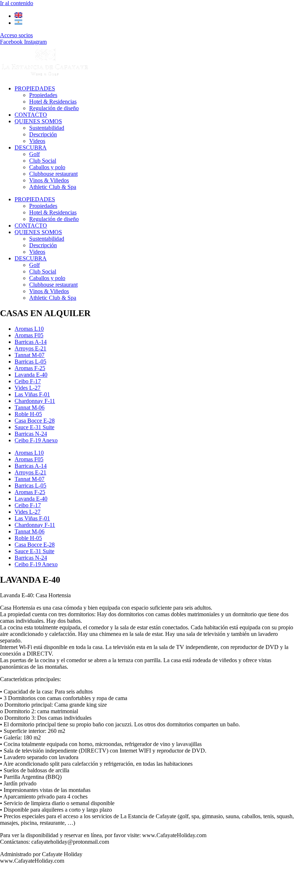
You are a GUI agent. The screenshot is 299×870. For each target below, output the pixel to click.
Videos (37, 141)
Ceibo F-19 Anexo (36, 440)
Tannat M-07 (29, 355)
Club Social (42, 161)
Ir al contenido (16, 3)
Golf (34, 154)
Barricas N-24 (31, 434)
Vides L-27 (27, 388)
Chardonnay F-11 (35, 401)
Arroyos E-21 (30, 348)
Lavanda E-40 (31, 375)
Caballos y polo (47, 167)
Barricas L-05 (30, 361)
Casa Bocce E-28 (35, 420)
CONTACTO (31, 115)
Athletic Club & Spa (52, 187)
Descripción (43, 134)
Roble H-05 (28, 414)
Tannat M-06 (29, 407)
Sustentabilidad (46, 128)
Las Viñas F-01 (32, 394)
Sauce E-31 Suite (34, 427)
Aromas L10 (29, 329)
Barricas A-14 (31, 342)
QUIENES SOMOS (38, 121)
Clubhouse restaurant (53, 174)
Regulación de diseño (54, 108)
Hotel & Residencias (53, 101)
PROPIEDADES (35, 88)
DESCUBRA (31, 147)
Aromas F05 (29, 335)
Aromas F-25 (30, 368)
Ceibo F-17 (28, 381)
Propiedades (43, 95)
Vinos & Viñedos (49, 180)
